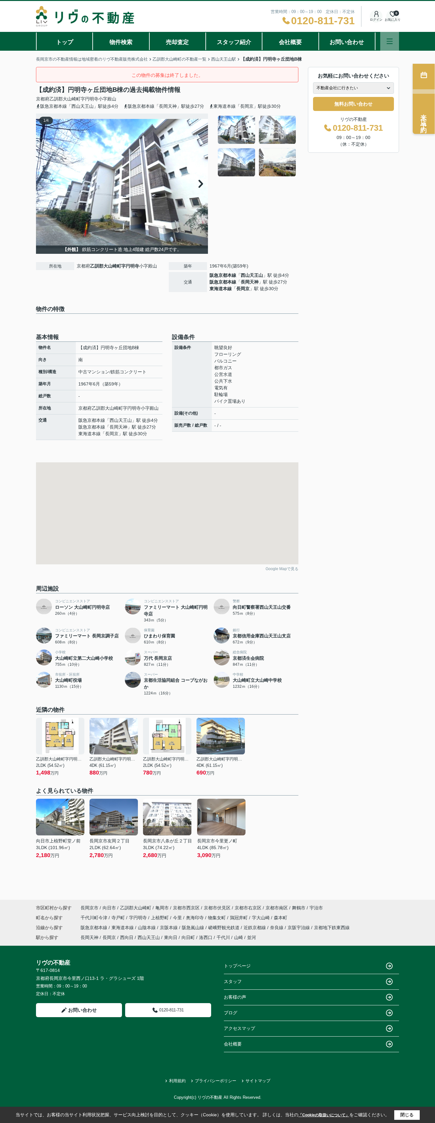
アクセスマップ (239, 1028)
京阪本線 (169, 927)
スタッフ (233, 981)
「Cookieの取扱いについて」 (323, 1115)
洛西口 (205, 937)
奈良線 (277, 927)
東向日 (170, 937)
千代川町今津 (95, 917)
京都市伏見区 (217, 907)
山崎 (238, 937)
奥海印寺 (195, 917)
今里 (178, 917)
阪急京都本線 (223, 275)
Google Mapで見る (282, 569)
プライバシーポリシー (215, 1080)
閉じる (407, 1114)
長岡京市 (89, 907)
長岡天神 (250, 281)
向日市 (109, 907)
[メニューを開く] (389, 41)
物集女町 (217, 917)
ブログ (230, 1012)
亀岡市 (162, 907)
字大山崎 (261, 917)
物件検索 (121, 42)
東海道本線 (221, 288)
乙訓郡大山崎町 (65, 98)
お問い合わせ (347, 42)
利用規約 (177, 1080)
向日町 (188, 937)
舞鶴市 (298, 907)
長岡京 (243, 288)
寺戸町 (118, 917)
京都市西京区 (186, 907)
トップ (64, 42)
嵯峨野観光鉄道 (224, 927)
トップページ (237, 965)
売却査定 (177, 42)
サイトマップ (258, 1080)
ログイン (376, 19)
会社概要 (290, 42)
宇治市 (316, 907)
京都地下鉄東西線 (332, 927)
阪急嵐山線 (193, 927)
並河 (251, 937)
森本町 (280, 917)
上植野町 (160, 917)
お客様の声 (235, 997)
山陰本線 (147, 927)
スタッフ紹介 (234, 42)
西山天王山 (252, 275)
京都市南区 (277, 907)
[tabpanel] (257, 146)
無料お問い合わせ (353, 103)
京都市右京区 (248, 907)
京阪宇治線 (299, 927)
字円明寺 (89, 98)
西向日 (126, 937)
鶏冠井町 (239, 917)
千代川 (223, 937)
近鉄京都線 (255, 927)
